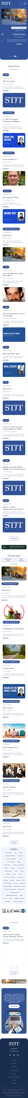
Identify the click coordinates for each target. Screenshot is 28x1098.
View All (14, 842)
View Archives (21, 560)
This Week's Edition (10, 856)
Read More (14, 44)
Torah (20, 859)
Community (8, 853)
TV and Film (20, 868)
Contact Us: (14, 1048)
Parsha (6, 868)
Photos (20, 874)
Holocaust (8, 901)
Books (16, 883)
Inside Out (20, 856)
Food (5, 898)
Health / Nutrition (20, 898)
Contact (14, 1066)
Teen (15, 853)
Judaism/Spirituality (11, 895)
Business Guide (7, 886)
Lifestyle (12, 868)
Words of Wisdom (11, 859)
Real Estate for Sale (19, 886)
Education (21, 889)
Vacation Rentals (18, 901)
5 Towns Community (10, 889)
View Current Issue (8, 560)
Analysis (8, 874)
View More (14, 538)
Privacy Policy (7, 1093)
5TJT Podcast (11, 862)
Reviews (5, 880)
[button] (9, 56)
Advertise (14, 1063)
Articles (14, 1060)
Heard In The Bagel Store (10, 583)
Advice (21, 853)
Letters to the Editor (18, 865)
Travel (21, 871)
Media (19, 862)
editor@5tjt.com (14, 1051)
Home (16, 871)
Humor (10, 898)
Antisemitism (8, 871)
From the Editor (7, 883)
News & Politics (20, 880)
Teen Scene (20, 877)
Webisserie (18, 1096)
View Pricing (14, 1006)
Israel (21, 895)
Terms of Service (17, 1093)
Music (14, 874)
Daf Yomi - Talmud (9, 877)
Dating (12, 880)
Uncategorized (14, 892)
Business (22, 883)
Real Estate (7, 865)
